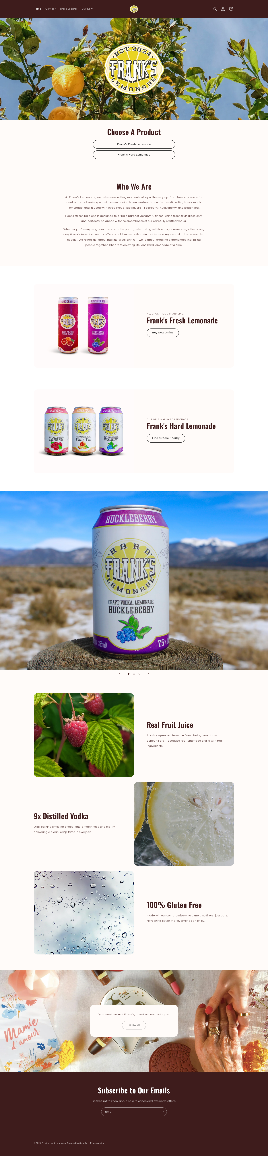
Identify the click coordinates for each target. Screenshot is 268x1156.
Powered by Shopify (77, 1143)
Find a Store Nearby (166, 438)
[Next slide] (148, 674)
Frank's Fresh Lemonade (134, 144)
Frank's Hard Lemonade (134, 154)
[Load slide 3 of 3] (139, 674)
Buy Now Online (162, 332)
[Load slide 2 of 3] (134, 674)
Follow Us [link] (134, 1025)
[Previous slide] (120, 674)
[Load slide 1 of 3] (128, 674)
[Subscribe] (163, 1111)
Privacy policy (97, 1143)
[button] (215, 9)
